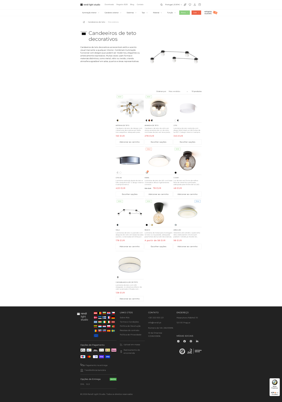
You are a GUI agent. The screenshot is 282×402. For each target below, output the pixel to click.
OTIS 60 (119, 178)
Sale (195, 13)
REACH (147, 230)
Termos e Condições (129, 322)
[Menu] (278, 379)
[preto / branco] (178, 120)
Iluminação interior (89, 13)
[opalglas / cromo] (176, 225)
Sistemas (130, 13)
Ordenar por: (161, 91)
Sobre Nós (124, 318)
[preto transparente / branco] (118, 173)
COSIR (176, 178)
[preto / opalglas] (118, 225)
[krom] (118, 277)
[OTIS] (187, 108)
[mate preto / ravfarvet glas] (149, 120)
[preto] (176, 173)
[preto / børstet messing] (118, 120)
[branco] (149, 225)
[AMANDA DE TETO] (159, 108)
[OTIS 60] (130, 161)
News (183, 13)
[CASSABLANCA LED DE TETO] (130, 265)
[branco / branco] (176, 120)
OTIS (175, 125)
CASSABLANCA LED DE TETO (127, 282)
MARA (147, 178)
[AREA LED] (187, 213)
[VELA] (130, 213)
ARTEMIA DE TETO (122, 125)
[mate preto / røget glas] (152, 120)
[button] (161, 4)
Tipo (143, 13)
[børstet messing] (152, 225)
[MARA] (159, 161)
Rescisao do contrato (129, 330)
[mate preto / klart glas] (147, 120)
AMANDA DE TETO (152, 125)
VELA (118, 230)
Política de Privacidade (130, 335)
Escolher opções (158, 142)
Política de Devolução (130, 326)
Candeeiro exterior (112, 13)
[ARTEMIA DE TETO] (130, 108)
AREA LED (177, 230)
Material (156, 13)
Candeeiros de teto (96, 22)
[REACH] (159, 213)
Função (170, 13)
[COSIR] (187, 161)
